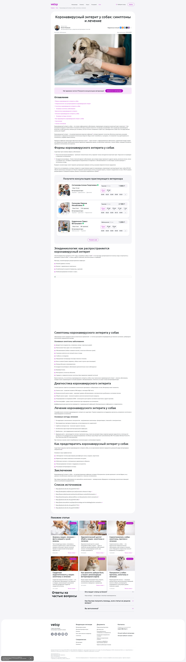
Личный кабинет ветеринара (126, 633)
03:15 (116, 212)
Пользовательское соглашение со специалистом (104, 632)
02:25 (107, 212)
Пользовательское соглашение (96, 657)
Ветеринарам (79, 642)
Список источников (60, 123)
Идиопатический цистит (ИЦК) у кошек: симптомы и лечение (92, 539)
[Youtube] (66, 633)
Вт (125, 208)
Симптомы (78, 635)
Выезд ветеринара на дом (82, 629)
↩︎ (79, 488)
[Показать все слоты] (125, 194)
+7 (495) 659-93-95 (74, 651)
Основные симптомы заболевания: (65, 108)
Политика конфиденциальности (82, 657)
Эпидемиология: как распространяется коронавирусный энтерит (73, 103)
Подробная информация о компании (91, 651)
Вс (108, 190)
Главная (53, 7)
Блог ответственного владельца (83, 633)
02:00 (102, 194)
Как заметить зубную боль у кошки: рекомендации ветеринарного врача (92, 574)
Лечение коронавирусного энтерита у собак (67, 113)
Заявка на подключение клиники (102, 638)
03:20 (120, 194)
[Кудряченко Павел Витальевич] (64, 226)
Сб (108, 208)
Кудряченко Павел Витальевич (79, 222)
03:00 (116, 194)
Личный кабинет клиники (125, 635)
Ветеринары (75, 4)
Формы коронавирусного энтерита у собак (66, 101)
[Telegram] (125, 28)
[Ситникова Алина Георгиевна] (64, 190)
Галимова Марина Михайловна (79, 204)
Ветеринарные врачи (81, 627)
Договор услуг (100, 629)
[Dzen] (59, 633)
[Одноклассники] (123, 28)
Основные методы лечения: (63, 116)
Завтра (103, 190)
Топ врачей (94, 4)
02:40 (111, 194)
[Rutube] (62, 633)
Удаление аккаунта (126, 657)
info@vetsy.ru (81, 651)
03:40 (120, 212)
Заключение (58, 121)
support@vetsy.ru (122, 629)
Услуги (87, 4)
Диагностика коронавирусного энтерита (66, 111)
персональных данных (7, 658)
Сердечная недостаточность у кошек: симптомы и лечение (63, 574)
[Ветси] (54, 4)
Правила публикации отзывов (104, 644)
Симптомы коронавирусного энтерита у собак (67, 106)
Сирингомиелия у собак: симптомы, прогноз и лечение (119, 539)
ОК (30, 658)
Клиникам (78, 644)
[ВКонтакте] (120, 28)
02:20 (107, 194)
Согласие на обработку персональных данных (102, 642)
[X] (127, 28)
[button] (114, 186)
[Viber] (129, 28)
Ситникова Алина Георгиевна (85, 185)
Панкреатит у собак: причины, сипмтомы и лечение (118, 574)
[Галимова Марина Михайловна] (64, 208)
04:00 (120, 230)
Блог (100, 4)
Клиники (82, 4)
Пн (119, 208)
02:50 (111, 212)
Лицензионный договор (102, 627)
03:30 (116, 230)
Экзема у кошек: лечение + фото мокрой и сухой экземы (64, 539)
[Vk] (55, 633)
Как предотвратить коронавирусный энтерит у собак (69, 118)
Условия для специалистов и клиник (103, 635)
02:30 (107, 230)
